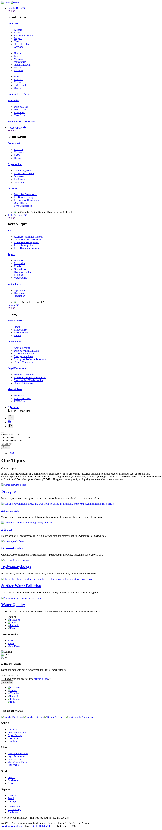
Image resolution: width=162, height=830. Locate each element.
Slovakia (18, 79)
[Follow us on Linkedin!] (13, 696)
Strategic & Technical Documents (30, 359)
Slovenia (18, 82)
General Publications (24, 353)
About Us (12, 729)
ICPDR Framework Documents (30, 377)
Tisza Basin (19, 115)
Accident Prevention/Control (28, 236)
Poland (17, 67)
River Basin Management (26, 248)
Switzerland (20, 85)
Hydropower (20, 293)
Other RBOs (20, 203)
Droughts (18, 260)
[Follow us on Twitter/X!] (12, 690)
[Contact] (9, 422)
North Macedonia (22, 64)
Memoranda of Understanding (29, 380)
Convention (20, 152)
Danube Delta (21, 106)
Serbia (17, 76)
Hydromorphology (23, 272)
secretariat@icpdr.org (11, 826)
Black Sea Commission (25, 194)
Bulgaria (18, 38)
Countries (13, 23)
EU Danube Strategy (24, 197)
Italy (16, 56)
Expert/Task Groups (24, 173)
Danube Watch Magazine (26, 350)
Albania (18, 29)
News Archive (15, 759)
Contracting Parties (23, 170)
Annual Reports (22, 347)
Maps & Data (15, 389)
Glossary (12, 795)
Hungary (18, 53)
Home (11, 452)
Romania (18, 70)
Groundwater (20, 269)
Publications (14, 341)
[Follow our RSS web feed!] (11, 702)
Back (13, 11)
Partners (12, 188)
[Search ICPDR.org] (11, 417)
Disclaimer (13, 812)
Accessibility (14, 806)
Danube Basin (15, 8)
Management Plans (23, 356)
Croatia (17, 41)
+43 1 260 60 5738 (40, 826)
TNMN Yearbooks (23, 362)
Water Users (14, 284)
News (17, 326)
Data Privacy (14, 809)
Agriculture (19, 290)
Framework (14, 143)
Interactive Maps (22, 398)
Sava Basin (19, 112)
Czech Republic (22, 44)
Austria (17, 32)
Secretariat (19, 182)
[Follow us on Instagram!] (14, 699)
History (17, 158)
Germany (18, 47)
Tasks (11, 230)
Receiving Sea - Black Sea (21, 121)
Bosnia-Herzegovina (24, 35)
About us (18, 149)
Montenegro (20, 61)
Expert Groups (15, 735)
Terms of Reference (24, 383)
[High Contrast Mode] (10, 426)
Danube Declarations (24, 374)
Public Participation (23, 245)
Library (12, 305)
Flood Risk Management (26, 242)
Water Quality (21, 277)
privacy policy (41, 678)
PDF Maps (19, 401)
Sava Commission (23, 205)
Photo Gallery (21, 329)
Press (10, 783)
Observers (19, 176)
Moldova (18, 59)
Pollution (18, 274)
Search (6, 447)
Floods (17, 266)
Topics (11, 254)
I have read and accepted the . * (28, 678)
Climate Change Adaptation (28, 239)
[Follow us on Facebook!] (14, 687)
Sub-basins (13, 100)
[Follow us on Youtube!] (13, 693)
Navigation (19, 296)
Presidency (19, 179)
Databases (19, 395)
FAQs (17, 155)
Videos (17, 335)
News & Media (16, 320)
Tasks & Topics (16, 215)
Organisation (15, 164)
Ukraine (18, 88)
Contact (15, 407)
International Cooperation (26, 200)
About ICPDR (15, 127)
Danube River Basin (18, 94)
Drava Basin (20, 109)
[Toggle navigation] (2, 432)
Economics (19, 263)
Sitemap (12, 801)
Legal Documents (17, 368)
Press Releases (21, 332)
